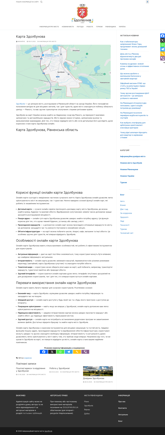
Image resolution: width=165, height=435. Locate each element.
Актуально (123, 414)
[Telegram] (69, 352)
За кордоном (126, 213)
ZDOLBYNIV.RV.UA (70, 407)
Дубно (87, 413)
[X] (52, 352)
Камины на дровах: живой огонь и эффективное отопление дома (134, 66)
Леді (122, 221)
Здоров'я (124, 217)
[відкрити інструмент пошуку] (41, 2)
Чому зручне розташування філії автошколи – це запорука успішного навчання (134, 95)
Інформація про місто (47, 41)
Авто (122, 201)
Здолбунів (20, 104)
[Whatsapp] (60, 352)
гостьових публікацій (32, 413)
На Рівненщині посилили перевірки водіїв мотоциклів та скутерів (134, 115)
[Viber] (85, 352)
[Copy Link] (77, 352)
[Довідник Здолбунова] (98, 371)
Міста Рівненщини (93, 395)
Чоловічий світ (126, 233)
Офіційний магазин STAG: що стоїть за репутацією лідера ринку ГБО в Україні (133, 85)
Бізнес (123, 205)
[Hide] (164, 63)
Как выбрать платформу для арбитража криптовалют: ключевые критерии (132, 125)
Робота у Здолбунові (60, 368)
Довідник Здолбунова (93, 378)
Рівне (86, 401)
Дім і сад (124, 209)
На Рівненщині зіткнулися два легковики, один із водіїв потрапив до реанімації (133, 105)
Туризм (123, 229)
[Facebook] (147, 1)
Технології (124, 225)
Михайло (21, 41)
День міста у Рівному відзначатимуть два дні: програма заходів (130, 56)
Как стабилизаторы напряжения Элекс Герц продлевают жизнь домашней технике (133, 45)
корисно (28, 358)
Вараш (87, 409)
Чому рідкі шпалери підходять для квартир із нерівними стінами (133, 135)
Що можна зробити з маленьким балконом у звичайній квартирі (130, 76)
